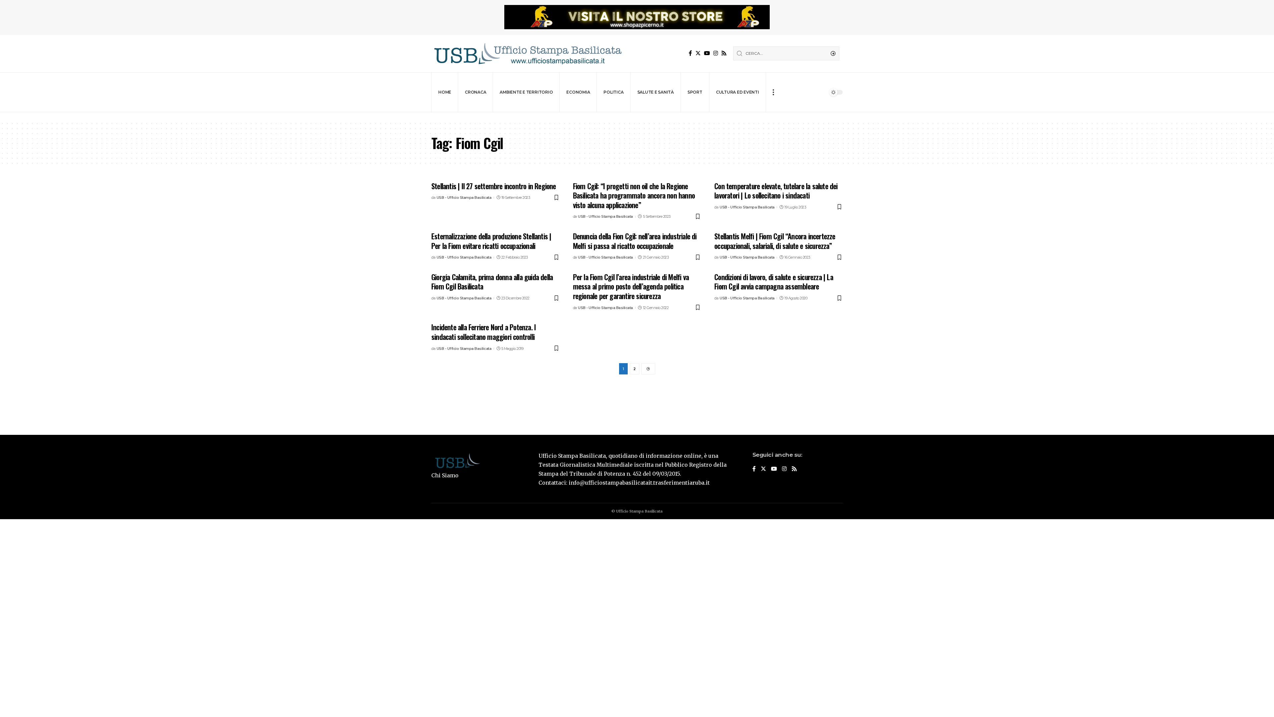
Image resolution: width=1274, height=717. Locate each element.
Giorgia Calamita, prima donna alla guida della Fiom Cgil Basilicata (492, 282)
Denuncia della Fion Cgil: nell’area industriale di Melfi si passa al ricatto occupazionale (635, 241)
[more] (773, 92)
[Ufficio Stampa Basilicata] (527, 53)
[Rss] (724, 53)
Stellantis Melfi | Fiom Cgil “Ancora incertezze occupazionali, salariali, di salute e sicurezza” (774, 241)
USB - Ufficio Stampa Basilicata (464, 197)
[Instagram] (716, 53)
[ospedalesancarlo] (637, 116)
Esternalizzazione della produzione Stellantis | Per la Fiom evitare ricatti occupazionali (491, 241)
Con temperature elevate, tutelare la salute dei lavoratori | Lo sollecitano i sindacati (775, 191)
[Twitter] (698, 53)
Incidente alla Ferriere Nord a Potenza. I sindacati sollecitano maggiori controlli (483, 332)
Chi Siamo (445, 475)
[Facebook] (690, 53)
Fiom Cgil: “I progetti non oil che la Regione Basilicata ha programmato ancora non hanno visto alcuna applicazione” (634, 195)
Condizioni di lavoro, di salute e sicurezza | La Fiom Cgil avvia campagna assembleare (773, 282)
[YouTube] (707, 53)
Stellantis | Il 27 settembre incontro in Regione (493, 186)
